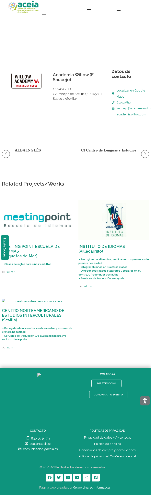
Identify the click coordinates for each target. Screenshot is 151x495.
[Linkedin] (68, 477)
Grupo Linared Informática (91, 487)
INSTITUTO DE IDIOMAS (101, 249)
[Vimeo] (96, 477)
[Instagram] (86, 477)
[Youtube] (77, 477)
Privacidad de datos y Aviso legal (107, 437)
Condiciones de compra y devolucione (106, 450)
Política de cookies (107, 444)
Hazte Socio (5, 247)
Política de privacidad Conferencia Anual (107, 456)
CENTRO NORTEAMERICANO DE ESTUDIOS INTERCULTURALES (33, 315)
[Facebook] (49, 477)
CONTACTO (38, 430)
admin (11, 271)
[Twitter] (59, 477)
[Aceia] (24, 7)
